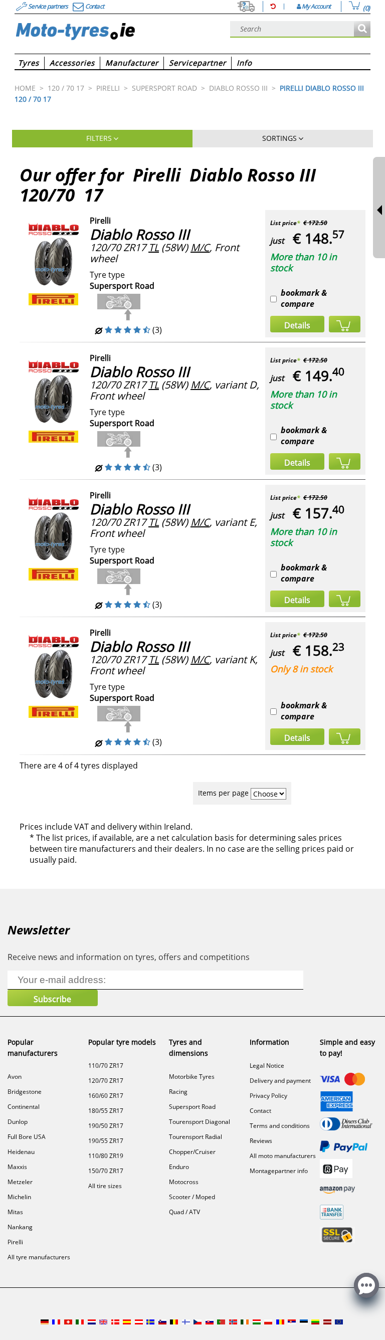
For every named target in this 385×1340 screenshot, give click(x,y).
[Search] (362, 29)
